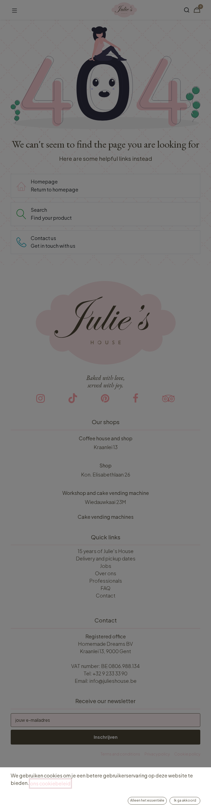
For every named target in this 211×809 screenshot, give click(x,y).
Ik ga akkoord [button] (185, 800)
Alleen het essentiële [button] (147, 800)
